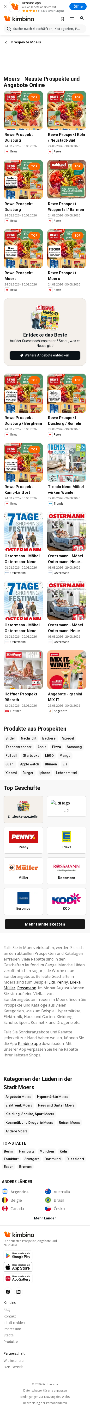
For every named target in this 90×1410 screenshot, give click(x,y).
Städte (9, 1335)
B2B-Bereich (13, 1366)
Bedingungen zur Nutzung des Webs (45, 1397)
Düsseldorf (75, 1159)
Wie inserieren (14, 1360)
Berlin (8, 1151)
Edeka (75, 982)
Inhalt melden (14, 1322)
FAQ (7, 1309)
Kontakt (10, 1316)
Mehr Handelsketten (45, 924)
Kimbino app (29, 1043)
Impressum (12, 1329)
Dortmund (53, 1159)
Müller (9, 987)
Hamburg (26, 1151)
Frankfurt (11, 1159)
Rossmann (26, 987)
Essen (8, 1167)
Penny (62, 982)
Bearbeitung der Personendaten (45, 1403)
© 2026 (45, 1384)
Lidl (51, 982)
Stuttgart (31, 1159)
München (47, 1151)
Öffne (78, 6)
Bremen (25, 1167)
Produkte (11, 1341)
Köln (63, 1151)
